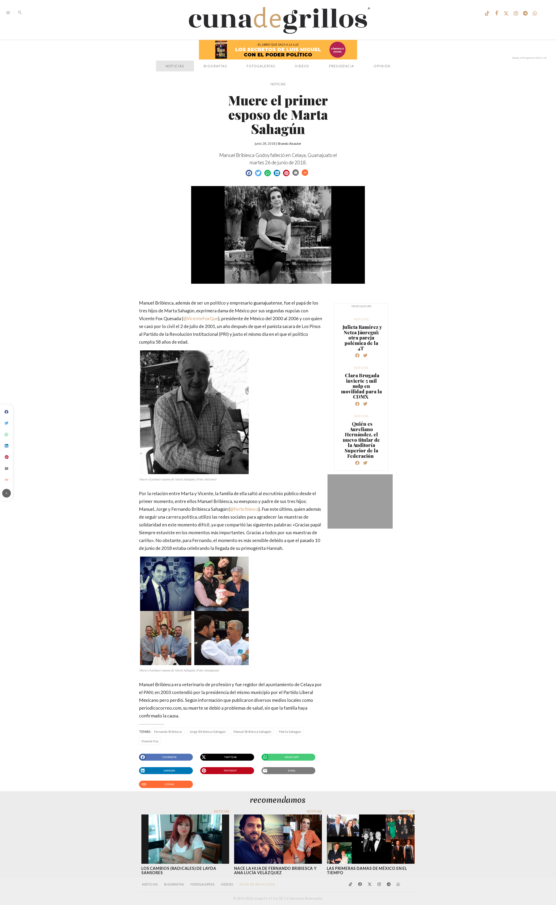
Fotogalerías (261, 66)
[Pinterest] (6, 457)
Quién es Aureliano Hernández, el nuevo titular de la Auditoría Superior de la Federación (361, 439)
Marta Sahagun (290, 732)
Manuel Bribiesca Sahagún (252, 732)
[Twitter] (6, 423)
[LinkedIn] (6, 446)
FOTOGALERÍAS (202, 884)
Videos (302, 66)
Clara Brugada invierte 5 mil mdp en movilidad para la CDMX (361, 386)
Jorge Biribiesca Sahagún (207, 732)
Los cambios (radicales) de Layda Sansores (178, 870)
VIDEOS (227, 884)
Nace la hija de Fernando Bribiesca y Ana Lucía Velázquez (275, 870)
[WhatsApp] (6, 434)
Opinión (382, 66)
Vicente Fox (150, 741)
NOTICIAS (278, 84)
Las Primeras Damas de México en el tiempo (367, 870)
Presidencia (341, 66)
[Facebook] (6, 412)
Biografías (215, 66)
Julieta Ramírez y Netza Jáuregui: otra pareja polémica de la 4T (362, 337)
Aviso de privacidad (257, 884)
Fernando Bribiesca (168, 732)
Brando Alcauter (289, 143)
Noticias (175, 66)
